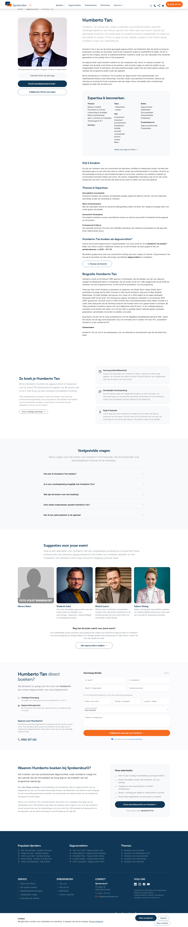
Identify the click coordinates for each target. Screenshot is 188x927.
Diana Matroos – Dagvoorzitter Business (89, 853)
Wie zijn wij (64, 887)
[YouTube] (148, 884)
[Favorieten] (163, 5)
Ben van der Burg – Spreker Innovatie (36, 850)
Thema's (126, 845)
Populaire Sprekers (29, 845)
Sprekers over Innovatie (134, 861)
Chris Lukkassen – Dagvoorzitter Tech (88, 861)
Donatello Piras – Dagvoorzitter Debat (88, 856)
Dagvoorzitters (74, 5)
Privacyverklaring (96, 921)
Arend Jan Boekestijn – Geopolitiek (35, 861)
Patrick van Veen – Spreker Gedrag (35, 856)
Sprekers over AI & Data (134, 850)
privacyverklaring (135, 739)
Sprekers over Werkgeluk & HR (136, 853)
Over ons (117, 5)
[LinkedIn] (135, 884)
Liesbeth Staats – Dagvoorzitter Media (88, 859)
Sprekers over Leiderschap (135, 859)
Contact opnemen (66, 894)
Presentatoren (91, 5)
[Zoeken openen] (151, 5)
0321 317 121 (28, 739)
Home (20, 9)
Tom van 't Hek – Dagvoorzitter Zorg (87, 850)
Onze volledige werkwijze (33, 412)
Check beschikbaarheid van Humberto (139, 804)
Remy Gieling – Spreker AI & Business (36, 859)
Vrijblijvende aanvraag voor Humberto (125, 733)
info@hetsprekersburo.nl (108, 896)
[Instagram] (139, 884)
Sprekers (59, 5)
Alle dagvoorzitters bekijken (93, 645)
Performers (105, 5)
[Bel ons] (155, 5)
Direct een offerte (27, 883)
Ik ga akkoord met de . (128, 739)
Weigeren (163, 918)
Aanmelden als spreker (29, 898)
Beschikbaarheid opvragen (31, 891)
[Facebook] (144, 884)
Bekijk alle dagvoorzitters (125, 149)
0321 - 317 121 (104, 893)
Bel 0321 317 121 (147, 811)
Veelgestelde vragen (28, 894)
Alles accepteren (146, 918)
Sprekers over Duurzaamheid (136, 856)
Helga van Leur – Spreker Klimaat (34, 853)
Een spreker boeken (28, 887)
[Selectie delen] (159, 5)
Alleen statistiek (162, 923)
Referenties (64, 891)
